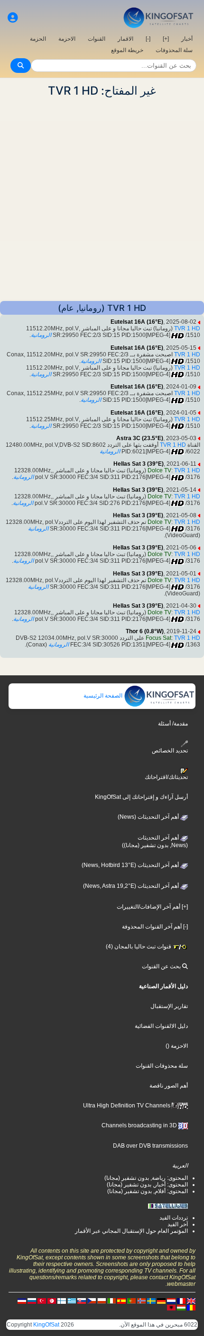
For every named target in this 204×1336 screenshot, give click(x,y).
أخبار (187, 38)
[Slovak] (81, 1300)
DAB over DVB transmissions (150, 1145)
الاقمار (125, 38)
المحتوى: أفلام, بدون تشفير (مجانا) (147, 1191)
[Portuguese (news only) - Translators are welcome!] (131, 1300)
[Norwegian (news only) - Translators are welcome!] (141, 1300)
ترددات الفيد (173, 1217)
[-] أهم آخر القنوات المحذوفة (155, 926)
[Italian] (111, 1300)
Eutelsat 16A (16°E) (137, 322)
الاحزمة (66, 38)
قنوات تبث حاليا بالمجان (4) (139, 946)
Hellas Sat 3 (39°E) (138, 463)
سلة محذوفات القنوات (162, 1065)
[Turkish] (41, 1300)
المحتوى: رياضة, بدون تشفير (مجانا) (146, 1178)
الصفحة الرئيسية (103, 695)
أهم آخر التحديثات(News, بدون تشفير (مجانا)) (155, 841)
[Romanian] (191, 1307)
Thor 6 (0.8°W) (145, 631)
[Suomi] (61, 1300)
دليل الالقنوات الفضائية (161, 1026)
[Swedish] (151, 1300)
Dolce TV (159, 470)
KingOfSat (46, 1324)
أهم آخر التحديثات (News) (149, 817)
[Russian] (32, 1300)
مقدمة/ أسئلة (173, 723)
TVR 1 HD (187, 328)
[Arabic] (51, 1300)
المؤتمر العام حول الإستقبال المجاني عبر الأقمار (131, 1231)
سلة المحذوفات (174, 50)
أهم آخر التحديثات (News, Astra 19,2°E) (131, 886)
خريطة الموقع (127, 50)
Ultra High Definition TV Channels (127, 1105)
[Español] (121, 1300)
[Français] (181, 1300)
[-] (148, 38)
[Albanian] (171, 1307)
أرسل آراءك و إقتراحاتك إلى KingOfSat (141, 797)
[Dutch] (171, 1300)
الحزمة (38, 38)
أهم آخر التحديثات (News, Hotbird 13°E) (131, 865)
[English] (191, 1300)
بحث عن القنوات (162, 966)
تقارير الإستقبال (169, 1006)
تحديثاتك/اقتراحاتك (166, 777)
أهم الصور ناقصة (168, 1085)
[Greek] (71, 1300)
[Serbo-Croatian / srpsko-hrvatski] (22, 1300)
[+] (166, 38)
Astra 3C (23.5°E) (139, 438)
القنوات (96, 38)
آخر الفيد (177, 1224)
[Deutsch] (161, 1300)
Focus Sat (158, 638)
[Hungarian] (181, 1307)
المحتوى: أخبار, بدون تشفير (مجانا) (147, 1184)
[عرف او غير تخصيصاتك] (13, 18)
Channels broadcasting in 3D (140, 1125)
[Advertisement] (102, 199)
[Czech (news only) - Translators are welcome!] (91, 1300)
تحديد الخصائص (170, 750)
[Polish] (101, 1300)
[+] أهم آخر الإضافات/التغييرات (152, 906)
